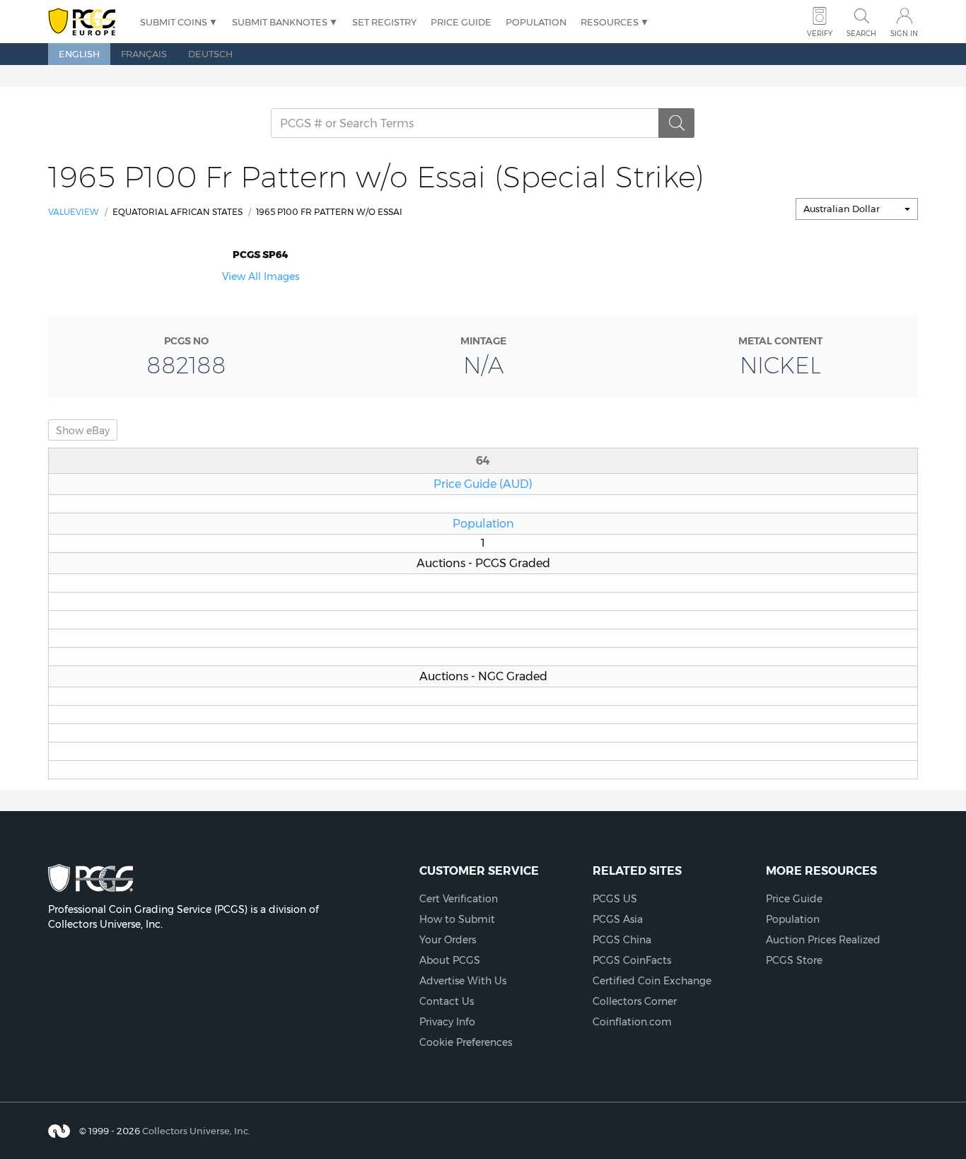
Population (536, 22)
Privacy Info (447, 1021)
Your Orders (447, 939)
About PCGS (449, 960)
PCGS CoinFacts (632, 960)
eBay (83, 430)
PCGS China (622, 939)
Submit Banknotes (279, 22)
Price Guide (461, 22)
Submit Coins (173, 22)
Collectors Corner (635, 1001)
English (79, 53)
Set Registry (384, 22)
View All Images (260, 276)
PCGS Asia (618, 919)
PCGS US (615, 898)
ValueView (73, 211)
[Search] (676, 123)
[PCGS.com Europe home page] (87, 22)
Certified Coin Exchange (652, 980)
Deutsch (210, 53)
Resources (610, 22)
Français (144, 53)
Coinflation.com (632, 1021)
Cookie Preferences (465, 1042)
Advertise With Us (462, 980)
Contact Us (446, 1001)
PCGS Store (794, 960)
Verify (819, 33)
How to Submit (457, 919)
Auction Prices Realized (823, 939)
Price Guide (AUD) (483, 484)
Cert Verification (458, 898)
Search (861, 33)
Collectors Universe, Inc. (196, 1130)
